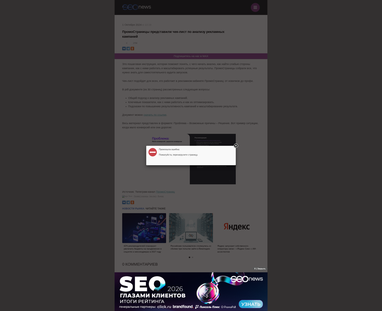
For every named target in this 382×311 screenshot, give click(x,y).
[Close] (235, 145)
